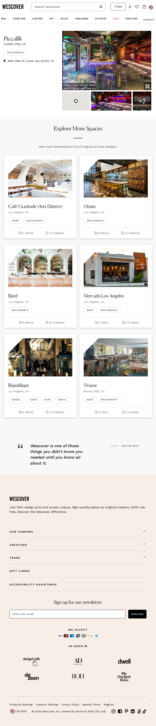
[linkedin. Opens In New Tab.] (133, 711)
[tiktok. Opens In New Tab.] (144, 711)
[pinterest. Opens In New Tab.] (126, 711)
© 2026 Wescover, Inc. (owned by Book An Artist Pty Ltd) (69, 711)
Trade (118, 6)
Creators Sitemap (47, 704)
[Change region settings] (151, 7)
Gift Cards (20, 570)
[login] (130, 6)
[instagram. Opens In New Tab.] (113, 711)
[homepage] (14, 6)
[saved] (136, 7)
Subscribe (137, 613)
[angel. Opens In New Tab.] (139, 711)
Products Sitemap (21, 704)
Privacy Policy (70, 704)
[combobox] (68, 6)
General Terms (91, 704)
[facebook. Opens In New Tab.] (120, 711)
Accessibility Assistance (33, 584)
